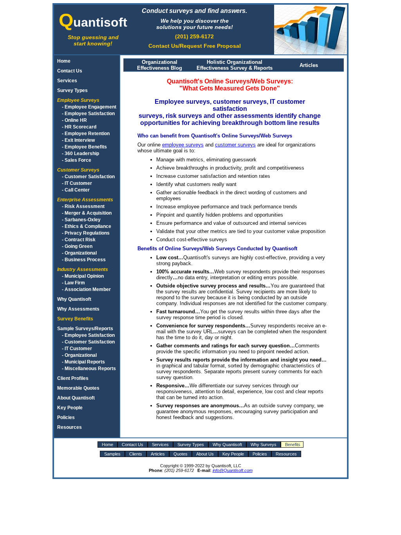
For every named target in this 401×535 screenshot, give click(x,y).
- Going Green (77, 246)
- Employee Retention (86, 133)
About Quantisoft (76, 397)
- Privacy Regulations (86, 232)
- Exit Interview (78, 140)
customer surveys (235, 145)
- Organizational (79, 252)
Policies (66, 417)
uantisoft (93, 22)
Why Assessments (78, 308)
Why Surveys (263, 444)
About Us (205, 454)
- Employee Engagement (89, 106)
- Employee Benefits (84, 146)
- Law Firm (73, 282)
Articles (309, 65)
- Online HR (74, 120)
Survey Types (72, 90)
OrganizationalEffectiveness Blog (159, 65)
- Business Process (84, 259)
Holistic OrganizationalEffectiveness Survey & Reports (235, 65)
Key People (70, 407)
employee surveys (183, 145)
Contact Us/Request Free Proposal (194, 46)
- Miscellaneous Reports (89, 368)
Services (67, 80)
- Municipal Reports (83, 361)
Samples (112, 454)
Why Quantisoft (74, 299)
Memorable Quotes (78, 387)
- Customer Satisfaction (88, 176)
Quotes (180, 454)
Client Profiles (73, 378)
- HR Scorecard (79, 126)
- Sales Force (76, 160)
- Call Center (76, 189)
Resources (69, 427)
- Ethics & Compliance (86, 226)
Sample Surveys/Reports (85, 328)
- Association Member (86, 289)
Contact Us (69, 70)
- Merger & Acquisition (87, 212)
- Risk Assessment (83, 206)
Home (63, 60)
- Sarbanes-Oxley (81, 219)
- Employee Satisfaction (88, 113)
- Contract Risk (79, 239)
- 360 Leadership (80, 153)
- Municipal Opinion (83, 275)
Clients (136, 454)
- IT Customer (77, 183)
